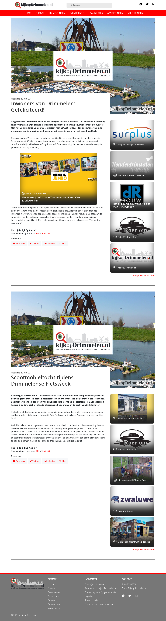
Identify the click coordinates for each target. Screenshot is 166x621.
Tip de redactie (92, 600)
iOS (37, 233)
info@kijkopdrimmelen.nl (135, 588)
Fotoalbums (53, 596)
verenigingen (135, 13)
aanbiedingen (115, 13)
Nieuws (51, 588)
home (28, 13)
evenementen (77, 13)
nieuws (40, 13)
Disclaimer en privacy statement (99, 604)
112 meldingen (57, 13)
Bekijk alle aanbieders (143, 275)
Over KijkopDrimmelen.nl (96, 584)
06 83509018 (130, 584)
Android (46, 233)
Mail (63, 243)
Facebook (20, 243)
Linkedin (50, 243)
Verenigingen (54, 608)
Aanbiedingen (54, 604)
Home (51, 584)
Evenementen (54, 592)
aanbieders (96, 13)
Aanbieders (53, 600)
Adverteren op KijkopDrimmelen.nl (100, 588)
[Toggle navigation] (154, 13)
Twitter (35, 243)
